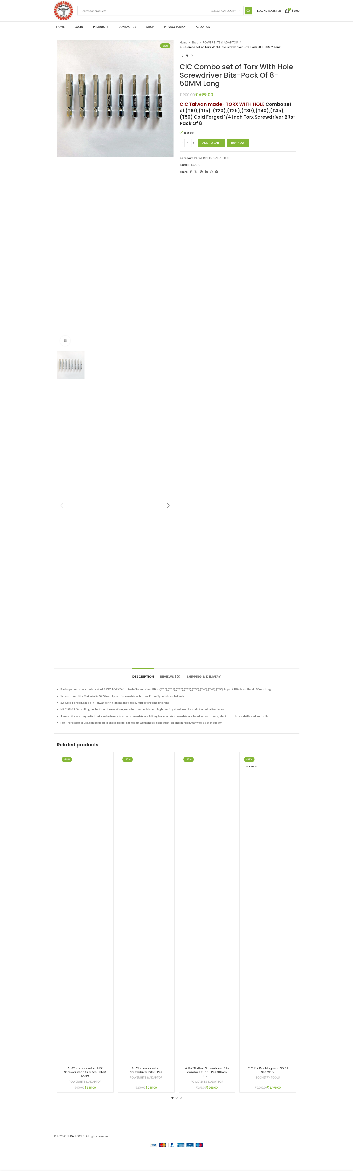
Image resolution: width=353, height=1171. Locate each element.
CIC (198, 164)
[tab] (143, 674)
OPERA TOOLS (74, 1136)
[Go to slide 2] (177, 1098)
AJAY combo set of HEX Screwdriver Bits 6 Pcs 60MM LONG (85, 1072)
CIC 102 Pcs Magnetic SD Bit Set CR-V (267, 1070)
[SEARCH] (248, 10)
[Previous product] (182, 56)
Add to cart (211, 142)
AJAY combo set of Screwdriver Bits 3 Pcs (146, 1070)
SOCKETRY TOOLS (268, 1077)
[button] (62, 505)
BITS (191, 164)
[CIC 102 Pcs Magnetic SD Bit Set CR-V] (268, 909)
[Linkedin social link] (206, 172)
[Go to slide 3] (181, 1098)
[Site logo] (63, 10)
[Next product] (192, 56)
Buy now (238, 142)
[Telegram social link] (216, 172)
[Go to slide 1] (172, 1098)
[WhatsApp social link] (211, 172)
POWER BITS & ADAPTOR (220, 42)
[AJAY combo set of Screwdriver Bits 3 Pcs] (146, 909)
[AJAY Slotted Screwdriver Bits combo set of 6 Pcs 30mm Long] (207, 909)
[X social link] (196, 172)
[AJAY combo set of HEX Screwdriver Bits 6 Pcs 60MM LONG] (85, 909)
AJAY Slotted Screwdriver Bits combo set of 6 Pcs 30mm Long (207, 1072)
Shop (195, 42)
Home (183, 42)
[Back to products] (187, 56)
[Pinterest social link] (201, 172)
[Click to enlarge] (65, 341)
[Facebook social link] (190, 172)
